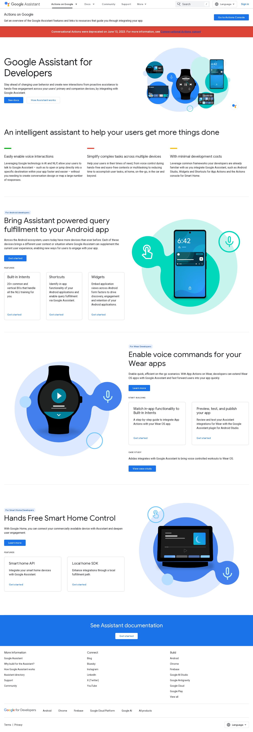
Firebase (174, 669)
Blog (89, 658)
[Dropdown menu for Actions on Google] (77, 4)
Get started (15, 258)
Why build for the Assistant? (19, 663)
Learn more (139, 388)
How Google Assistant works (19, 669)
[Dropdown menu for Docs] (95, 4)
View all (174, 696)
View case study (142, 468)
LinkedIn (91, 674)
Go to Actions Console (231, 17)
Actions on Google (62, 4)
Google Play (176, 691)
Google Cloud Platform (102, 710)
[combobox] (192, 4)
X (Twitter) (93, 680)
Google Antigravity (180, 680)
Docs (88, 4)
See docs (13, 100)
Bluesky (91, 663)
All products (145, 710)
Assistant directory (14, 674)
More (140, 4)
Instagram (92, 669)
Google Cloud (177, 685)
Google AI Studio (179, 674)
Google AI (127, 710)
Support (126, 4)
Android (174, 658)
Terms (7, 724)
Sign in (245, 4)
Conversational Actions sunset (181, 31)
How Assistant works (43, 100)
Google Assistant (13, 658)
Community (108, 4)
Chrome (174, 663)
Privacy (18, 724)
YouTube (92, 685)
